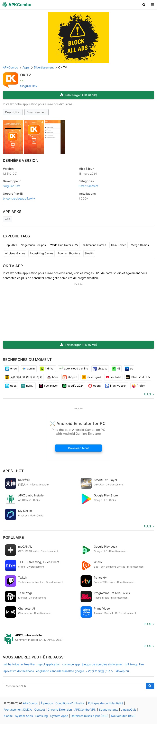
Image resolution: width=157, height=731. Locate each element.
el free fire (28, 664)
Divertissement (36, 112)
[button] (144, 4)
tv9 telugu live (134, 664)
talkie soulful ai (140, 377)
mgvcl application (48, 664)
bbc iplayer (51, 385)
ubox (13, 385)
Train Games (118, 245)
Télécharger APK (81, 95)
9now (13, 368)
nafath (30, 385)
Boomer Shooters (69, 253)
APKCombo (10, 67)
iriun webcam (118, 385)
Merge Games (140, 245)
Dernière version (20, 160)
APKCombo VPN (85, 709)
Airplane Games (15, 253)
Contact (39, 709)
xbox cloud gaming (76, 368)
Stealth (89, 253)
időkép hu (122, 671)
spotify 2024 (75, 385)
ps (131, 368)
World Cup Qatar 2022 (64, 245)
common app (71, 664)
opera (97, 385)
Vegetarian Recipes (33, 245)
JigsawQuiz (128, 709)
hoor (55, 377)
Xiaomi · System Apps (18, 716)
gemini (31, 368)
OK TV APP (13, 266)
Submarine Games (94, 245)
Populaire (13, 537)
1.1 (10, 173)
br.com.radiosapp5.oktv (19, 198)
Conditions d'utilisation (70, 703)
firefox (141, 385)
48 (118, 368)
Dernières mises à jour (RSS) (89, 716)
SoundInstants (108, 709)
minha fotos (11, 664)
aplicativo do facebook (18, 671)
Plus (147, 394)
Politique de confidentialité (105, 703)
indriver (50, 368)
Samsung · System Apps (51, 716)
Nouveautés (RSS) (123, 716)
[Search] (150, 686)
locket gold (94, 377)
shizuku (103, 368)
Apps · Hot (13, 471)
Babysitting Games (41, 253)
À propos (47, 703)
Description (12, 112)
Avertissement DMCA (18, 709)
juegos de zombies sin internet (102, 664)
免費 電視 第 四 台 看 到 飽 (26, 377)
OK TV (25, 75)
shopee (72, 377)
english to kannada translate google (60, 671)
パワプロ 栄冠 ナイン (99, 671)
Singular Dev (28, 86)
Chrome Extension (60, 709)
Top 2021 (11, 245)
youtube (116, 377)
